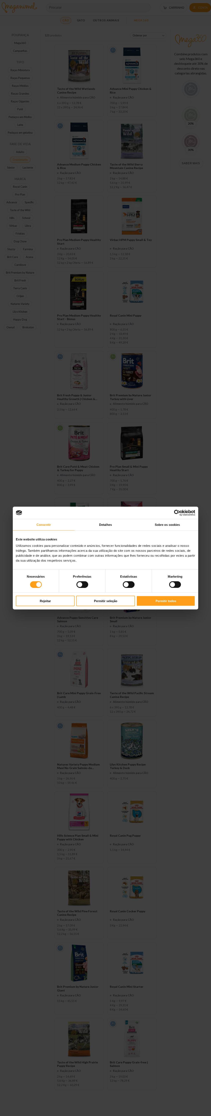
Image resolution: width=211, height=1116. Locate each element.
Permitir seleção (105, 601)
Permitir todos (166, 601)
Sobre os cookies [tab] (167, 524)
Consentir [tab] (43, 524)
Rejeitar (45, 601)
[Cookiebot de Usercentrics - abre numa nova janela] (177, 513)
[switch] (82, 584)
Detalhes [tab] (105, 524)
